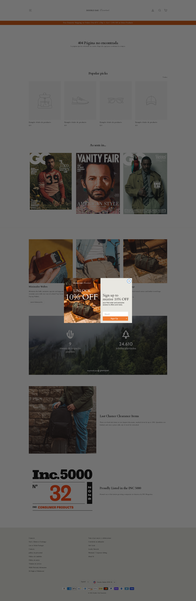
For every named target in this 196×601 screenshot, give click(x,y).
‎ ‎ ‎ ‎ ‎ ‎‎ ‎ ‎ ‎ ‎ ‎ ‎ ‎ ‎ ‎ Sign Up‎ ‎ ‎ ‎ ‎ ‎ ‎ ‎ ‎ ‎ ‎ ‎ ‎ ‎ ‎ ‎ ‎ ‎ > (115, 318)
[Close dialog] (129, 281)
